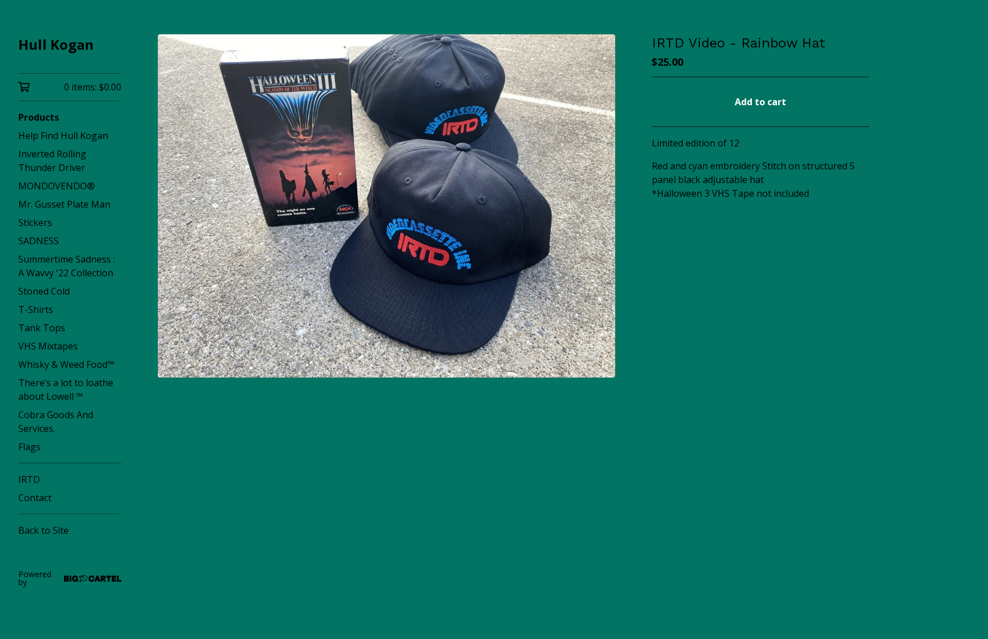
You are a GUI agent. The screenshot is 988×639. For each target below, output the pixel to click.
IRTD (29, 479)
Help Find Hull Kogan (63, 135)
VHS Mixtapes (48, 346)
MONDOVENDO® (56, 186)
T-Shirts (35, 309)
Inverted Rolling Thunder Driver (52, 161)
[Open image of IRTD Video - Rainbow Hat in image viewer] (386, 206)
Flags (29, 446)
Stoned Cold (44, 291)
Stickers (35, 222)
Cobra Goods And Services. (55, 421)
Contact (34, 497)
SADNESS (38, 241)
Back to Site (43, 530)
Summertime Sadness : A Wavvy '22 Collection (66, 266)
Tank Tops (41, 328)
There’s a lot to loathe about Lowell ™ (65, 389)
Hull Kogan (56, 44)
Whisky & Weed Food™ (66, 364)
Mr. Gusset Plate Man (64, 204)
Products (38, 117)
